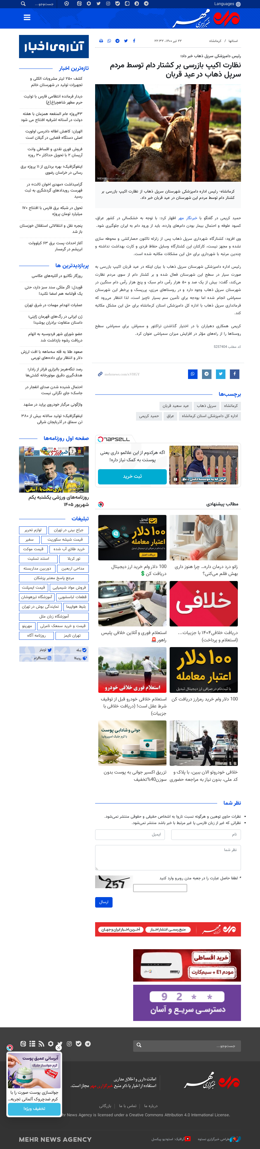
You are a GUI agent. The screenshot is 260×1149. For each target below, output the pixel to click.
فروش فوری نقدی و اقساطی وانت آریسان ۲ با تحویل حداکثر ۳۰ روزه (55, 152)
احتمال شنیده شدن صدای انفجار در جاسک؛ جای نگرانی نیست (53, 390)
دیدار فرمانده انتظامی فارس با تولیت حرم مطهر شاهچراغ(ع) (53, 99)
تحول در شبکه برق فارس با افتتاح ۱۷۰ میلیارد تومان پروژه (52, 211)
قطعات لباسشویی (72, 597)
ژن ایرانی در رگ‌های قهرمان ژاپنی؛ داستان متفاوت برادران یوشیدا (55, 320)
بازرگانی (105, 1106)
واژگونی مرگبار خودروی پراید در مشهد (52, 405)
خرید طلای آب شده (69, 549)
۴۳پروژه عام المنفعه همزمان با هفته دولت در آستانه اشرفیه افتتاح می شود (51, 117)
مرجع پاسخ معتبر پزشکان (54, 578)
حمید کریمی (149, 416)
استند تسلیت (38, 559)
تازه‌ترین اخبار (74, 68)
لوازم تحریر (33, 530)
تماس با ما (127, 1106)
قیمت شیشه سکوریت (65, 540)
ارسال (103, 902)
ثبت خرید (132, 477)
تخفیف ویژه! (34, 1109)
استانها (233, 41)
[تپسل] (100, 439)
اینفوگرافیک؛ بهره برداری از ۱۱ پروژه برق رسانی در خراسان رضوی (51, 170)
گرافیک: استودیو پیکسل (168, 1139)
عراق (170, 416)
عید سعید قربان (176, 406)
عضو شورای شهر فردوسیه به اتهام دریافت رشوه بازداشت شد (55, 337)
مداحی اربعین (73, 568)
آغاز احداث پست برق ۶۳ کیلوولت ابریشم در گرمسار (55, 246)
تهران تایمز (72, 635)
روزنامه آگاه (36, 635)
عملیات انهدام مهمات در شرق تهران (53, 305)
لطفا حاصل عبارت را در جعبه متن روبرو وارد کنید (200, 878)
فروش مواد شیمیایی (69, 588)
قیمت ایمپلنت (33, 588)
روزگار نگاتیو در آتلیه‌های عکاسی (57, 276)
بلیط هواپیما (76, 607)
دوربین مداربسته (37, 568)
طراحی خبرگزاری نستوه (214, 1139)
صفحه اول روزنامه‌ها (66, 439)
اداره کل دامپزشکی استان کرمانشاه (210, 416)
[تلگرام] (88, 1044)
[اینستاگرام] (69, 1044)
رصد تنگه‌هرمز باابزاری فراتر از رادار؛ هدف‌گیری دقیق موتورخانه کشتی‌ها (54, 372)
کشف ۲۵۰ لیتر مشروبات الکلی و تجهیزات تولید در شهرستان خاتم (56, 82)
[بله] (78, 1044)
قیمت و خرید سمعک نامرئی (63, 626)
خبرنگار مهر (187, 218)
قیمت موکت (33, 549)
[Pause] (175, 479)
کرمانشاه (215, 41)
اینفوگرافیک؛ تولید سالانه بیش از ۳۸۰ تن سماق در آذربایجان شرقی (51, 419)
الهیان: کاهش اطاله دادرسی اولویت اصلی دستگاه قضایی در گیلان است (53, 134)
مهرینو (27, 626)
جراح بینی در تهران (68, 530)
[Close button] (58, 1047)
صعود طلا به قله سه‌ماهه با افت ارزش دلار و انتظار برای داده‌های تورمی (51, 355)
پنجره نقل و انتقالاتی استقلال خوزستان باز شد (51, 229)
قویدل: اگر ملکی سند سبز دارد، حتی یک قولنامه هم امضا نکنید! (53, 290)
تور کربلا (74, 559)
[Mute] (184, 479)
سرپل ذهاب (206, 406)
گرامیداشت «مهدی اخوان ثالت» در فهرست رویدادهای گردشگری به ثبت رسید (53, 190)
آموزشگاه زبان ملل (54, 616)
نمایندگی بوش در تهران (40, 607)
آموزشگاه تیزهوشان (36, 597)
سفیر (29, 540)
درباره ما (151, 1106)
